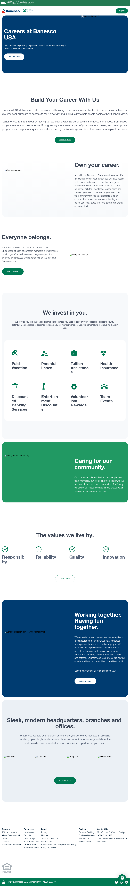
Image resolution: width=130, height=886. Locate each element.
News (4, 839)
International (84, 839)
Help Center (29, 833)
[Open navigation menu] (127, 3)
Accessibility (46, 842)
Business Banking (87, 836)
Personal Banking (86, 833)
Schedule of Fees (31, 842)
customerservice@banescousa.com (112, 839)
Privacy (44, 833)
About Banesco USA (11, 836)
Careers (5, 842)
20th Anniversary (9, 833)
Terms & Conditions (49, 839)
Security (27, 836)
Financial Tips (30, 839)
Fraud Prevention (31, 848)
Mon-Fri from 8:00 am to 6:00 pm (111, 833)
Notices (44, 836)
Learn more (65, 579)
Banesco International (11, 845)
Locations (101, 842)
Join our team (13, 272)
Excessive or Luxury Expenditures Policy (58, 845)
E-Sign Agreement (49, 848)
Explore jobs (14, 57)
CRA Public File (30, 845)
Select (85, 842)
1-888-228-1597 (104, 836)
